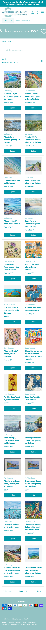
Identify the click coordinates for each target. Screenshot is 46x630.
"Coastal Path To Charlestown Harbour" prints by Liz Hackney (33, 139)
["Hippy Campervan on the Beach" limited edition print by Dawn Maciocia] (33, 336)
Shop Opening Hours (29, 622)
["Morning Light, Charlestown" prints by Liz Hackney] (12, 423)
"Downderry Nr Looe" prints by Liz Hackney (33, 181)
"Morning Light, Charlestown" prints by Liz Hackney (11, 440)
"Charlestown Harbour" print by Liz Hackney (12, 139)
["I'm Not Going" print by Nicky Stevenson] (12, 382)
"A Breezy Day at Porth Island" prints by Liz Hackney (12, 96)
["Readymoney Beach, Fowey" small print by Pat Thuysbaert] (33, 466)
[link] (9, 591)
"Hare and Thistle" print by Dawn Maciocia (11, 353)
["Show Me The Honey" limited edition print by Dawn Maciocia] (33, 510)
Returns (34, 624)
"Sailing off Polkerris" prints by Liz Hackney (12, 525)
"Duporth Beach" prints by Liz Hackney (12, 222)
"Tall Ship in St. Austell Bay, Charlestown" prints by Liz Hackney (33, 570)
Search (4, 622)
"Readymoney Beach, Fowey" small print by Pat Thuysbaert (33, 483)
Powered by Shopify (22, 619)
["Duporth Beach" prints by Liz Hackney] (12, 206)
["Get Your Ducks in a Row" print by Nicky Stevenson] (12, 293)
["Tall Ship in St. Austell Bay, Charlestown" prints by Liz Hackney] (33, 553)
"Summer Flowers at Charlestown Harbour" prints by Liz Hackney (12, 570)
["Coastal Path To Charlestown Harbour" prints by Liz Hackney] (33, 122)
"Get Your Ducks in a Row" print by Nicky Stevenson (12, 310)
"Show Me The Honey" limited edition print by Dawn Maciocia (33, 527)
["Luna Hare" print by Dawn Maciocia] (33, 382)
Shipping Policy (25, 624)
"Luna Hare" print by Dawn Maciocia (32, 398)
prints (9, 41)
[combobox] (23, 20)
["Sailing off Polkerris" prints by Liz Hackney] (12, 510)
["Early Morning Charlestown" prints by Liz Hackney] (33, 206)
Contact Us (5, 624)
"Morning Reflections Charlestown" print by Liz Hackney (33, 440)
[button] (37, 12)
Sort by (4, 59)
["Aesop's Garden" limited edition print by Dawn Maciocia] (33, 79)
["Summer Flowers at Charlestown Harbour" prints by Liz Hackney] (12, 553)
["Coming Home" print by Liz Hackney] (12, 165)
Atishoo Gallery (11, 619)
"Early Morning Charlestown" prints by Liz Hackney (32, 223)
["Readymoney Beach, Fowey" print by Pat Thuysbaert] (12, 466)
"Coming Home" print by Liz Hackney (12, 181)
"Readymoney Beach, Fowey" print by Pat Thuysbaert (12, 483)
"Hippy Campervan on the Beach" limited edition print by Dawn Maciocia (33, 355)
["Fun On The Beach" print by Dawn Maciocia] (33, 249)
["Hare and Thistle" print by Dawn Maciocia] (12, 336)
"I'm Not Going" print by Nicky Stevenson (12, 398)
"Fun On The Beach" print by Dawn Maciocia (32, 267)
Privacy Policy (15, 624)
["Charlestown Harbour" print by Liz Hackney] (12, 122)
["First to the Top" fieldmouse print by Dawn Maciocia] (12, 249)
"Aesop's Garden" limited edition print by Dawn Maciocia (32, 96)
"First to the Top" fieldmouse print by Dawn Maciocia (11, 267)
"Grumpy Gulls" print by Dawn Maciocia (33, 309)
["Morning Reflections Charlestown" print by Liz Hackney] (33, 423)
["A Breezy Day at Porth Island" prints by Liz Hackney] (12, 79)
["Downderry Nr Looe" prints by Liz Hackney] (33, 165)
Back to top (22, 602)
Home (4, 41)
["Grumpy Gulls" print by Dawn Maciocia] (33, 293)
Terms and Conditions (14, 622)
